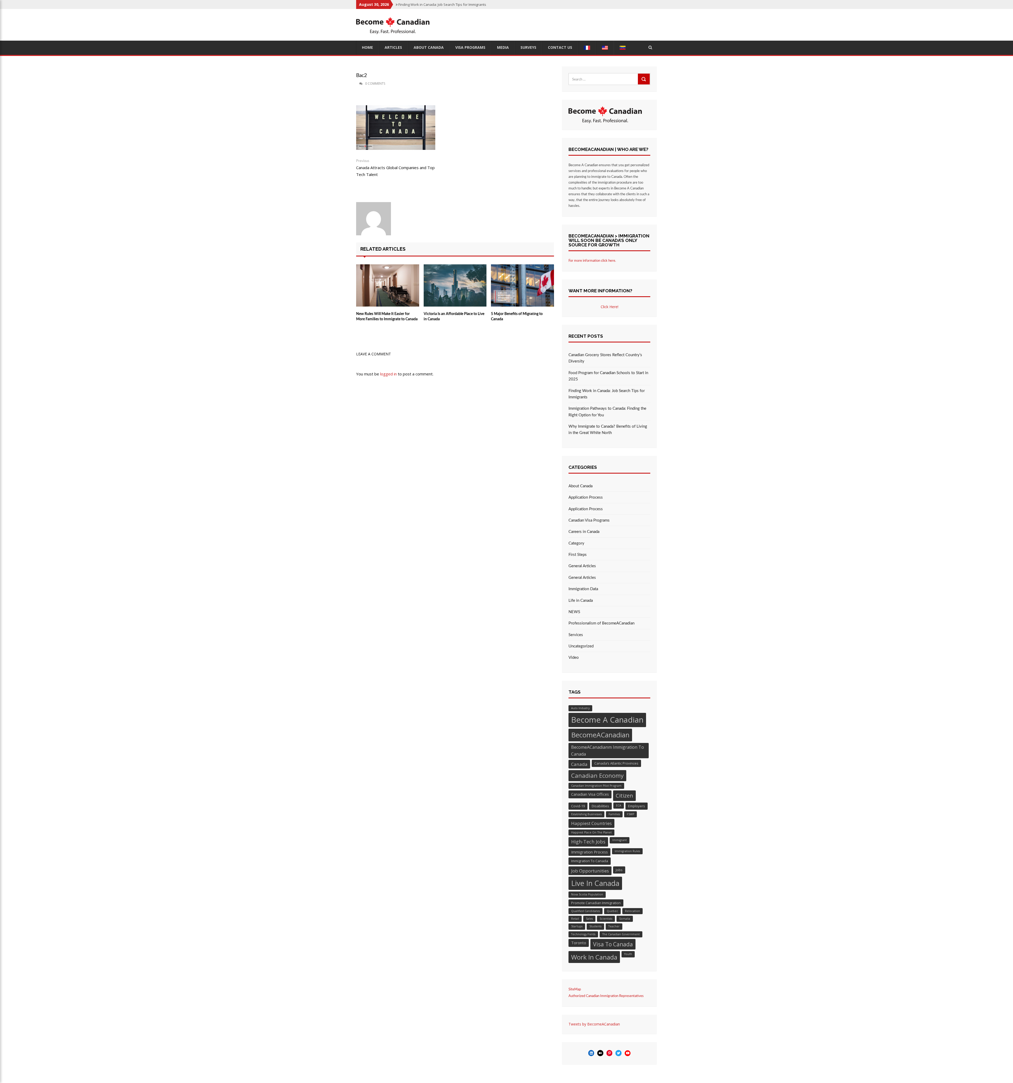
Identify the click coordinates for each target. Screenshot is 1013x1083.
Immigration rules (627, 851)
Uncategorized (581, 646)
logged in (388, 373)
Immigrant (619, 840)
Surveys (528, 47)
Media (503, 47)
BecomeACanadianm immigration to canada (607, 750)
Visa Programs (470, 47)
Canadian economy (597, 775)
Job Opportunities (590, 871)
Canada (579, 764)
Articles (393, 47)
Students (595, 926)
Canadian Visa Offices (590, 794)
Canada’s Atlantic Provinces (616, 763)
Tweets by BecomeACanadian (594, 1024)
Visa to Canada (613, 944)
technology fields (583, 934)
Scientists (606, 918)
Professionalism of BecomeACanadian (601, 623)
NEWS (574, 612)
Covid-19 (578, 806)
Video (573, 658)
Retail (575, 918)
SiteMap (574, 989)
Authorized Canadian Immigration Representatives (606, 996)
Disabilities (600, 806)
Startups (576, 926)
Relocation (632, 911)
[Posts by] (356, 83)
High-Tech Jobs (588, 841)
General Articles (582, 566)
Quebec (612, 911)
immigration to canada (589, 860)
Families (614, 814)
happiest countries (591, 823)
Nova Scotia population (587, 894)
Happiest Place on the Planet (591, 832)
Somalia (624, 918)
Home (367, 47)
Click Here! (609, 306)
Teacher (614, 926)
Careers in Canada (583, 532)
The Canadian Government (621, 934)
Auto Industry (580, 708)
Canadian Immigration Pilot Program (596, 786)
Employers (636, 806)
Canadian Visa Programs (589, 520)
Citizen (624, 795)
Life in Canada (580, 601)
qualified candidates (585, 911)
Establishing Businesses (586, 814)
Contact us (560, 47)
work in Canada (594, 957)
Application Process (585, 497)
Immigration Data (583, 589)
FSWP (630, 814)
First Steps (577, 555)
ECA (618, 805)
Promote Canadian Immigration (596, 902)
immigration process (589, 852)
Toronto (578, 942)
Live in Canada (595, 883)
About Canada (429, 47)
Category (576, 543)
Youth (628, 954)
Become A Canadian (607, 719)
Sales (589, 918)
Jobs (619, 869)
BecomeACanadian (600, 735)
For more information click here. (592, 261)
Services (575, 635)
